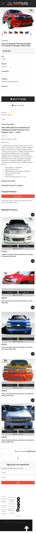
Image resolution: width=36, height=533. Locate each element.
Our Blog (3, 514)
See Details (9, 246)
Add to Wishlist (18, 248)
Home (3, 496)
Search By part (3, 506)
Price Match (11, 506)
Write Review (18, 196)
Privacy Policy (12, 497)
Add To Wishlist (18, 105)
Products (3, 499)
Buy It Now (19, 99)
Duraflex (4, 41)
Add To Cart (26, 246)
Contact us (11, 504)
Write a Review (7, 115)
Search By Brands (3, 510)
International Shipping (12, 500)
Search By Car (3, 502)
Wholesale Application (11, 509)
